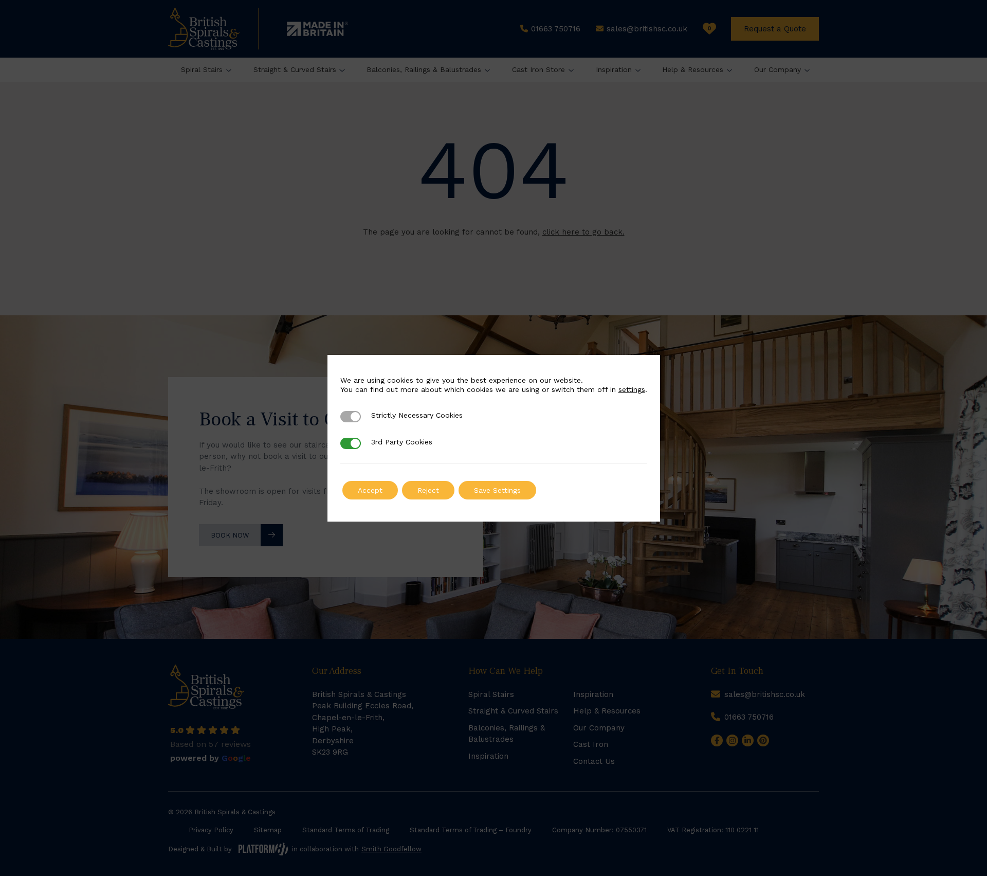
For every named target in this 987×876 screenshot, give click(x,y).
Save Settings (497, 490)
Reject (428, 490)
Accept (370, 490)
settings (631, 389)
